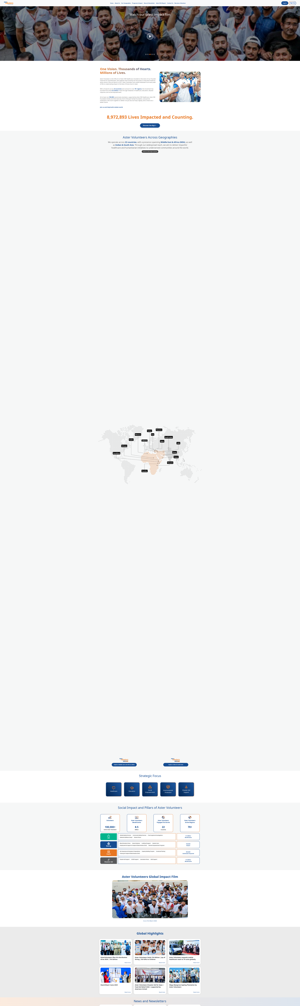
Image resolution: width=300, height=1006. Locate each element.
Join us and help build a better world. (111, 107)
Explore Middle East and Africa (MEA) (124, 764)
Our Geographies (126, 3)
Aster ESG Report (161, 3)
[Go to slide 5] (154, 54)
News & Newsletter (149, 3)
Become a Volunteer (180, 3)
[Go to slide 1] (145, 54)
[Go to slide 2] (148, 54)
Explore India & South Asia (175, 764)
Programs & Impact (137, 3)
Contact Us (170, 3)
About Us (117, 3)
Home (112, 3)
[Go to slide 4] (152, 54)
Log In (285, 3)
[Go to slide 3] (150, 54)
